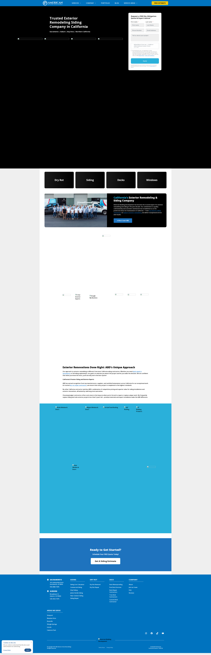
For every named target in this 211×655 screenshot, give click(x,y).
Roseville (50, 621)
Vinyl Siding (74, 590)
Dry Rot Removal (95, 584)
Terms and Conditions (149, 55)
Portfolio (105, 3)
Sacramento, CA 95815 (56, 584)
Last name (149, 22)
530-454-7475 (54, 599)
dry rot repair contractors (78, 385)
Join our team (133, 587)
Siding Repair (74, 598)
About (131, 584)
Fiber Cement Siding (76, 596)
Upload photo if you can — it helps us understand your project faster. (143, 46)
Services (75, 3)
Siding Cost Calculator (77, 584)
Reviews (131, 593)
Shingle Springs (52, 624)
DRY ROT (93, 580)
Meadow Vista (51, 618)
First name (134, 22)
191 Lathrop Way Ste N (56, 582)
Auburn (53, 591)
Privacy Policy (141, 55)
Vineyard (50, 615)
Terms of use (102, 647)
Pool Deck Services (115, 587)
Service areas (129, 3)
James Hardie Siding (76, 593)
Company (90, 3)
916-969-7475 (54, 587)
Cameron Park (51, 630)
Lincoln (49, 627)
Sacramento (56, 580)
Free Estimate (160, 3)
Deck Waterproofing (115, 584)
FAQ (130, 590)
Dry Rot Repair (94, 587)
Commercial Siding (76, 587)
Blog (117, 3)
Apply (145, 61)
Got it (27, 650)
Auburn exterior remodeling (132, 213)
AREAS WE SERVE (53, 610)
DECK (111, 580)
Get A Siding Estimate (105, 561)
